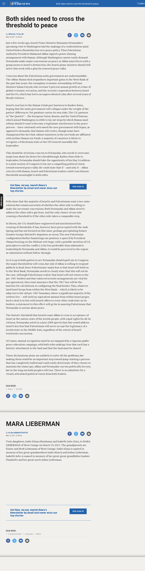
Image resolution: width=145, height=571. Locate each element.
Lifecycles (29, 534)
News (10, 389)
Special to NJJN (16, 34)
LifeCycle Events (14, 534)
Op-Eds (19, 389)
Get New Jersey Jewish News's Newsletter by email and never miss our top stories (33, 188)
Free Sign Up (78, 187)
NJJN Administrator (18, 433)
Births (38, 534)
